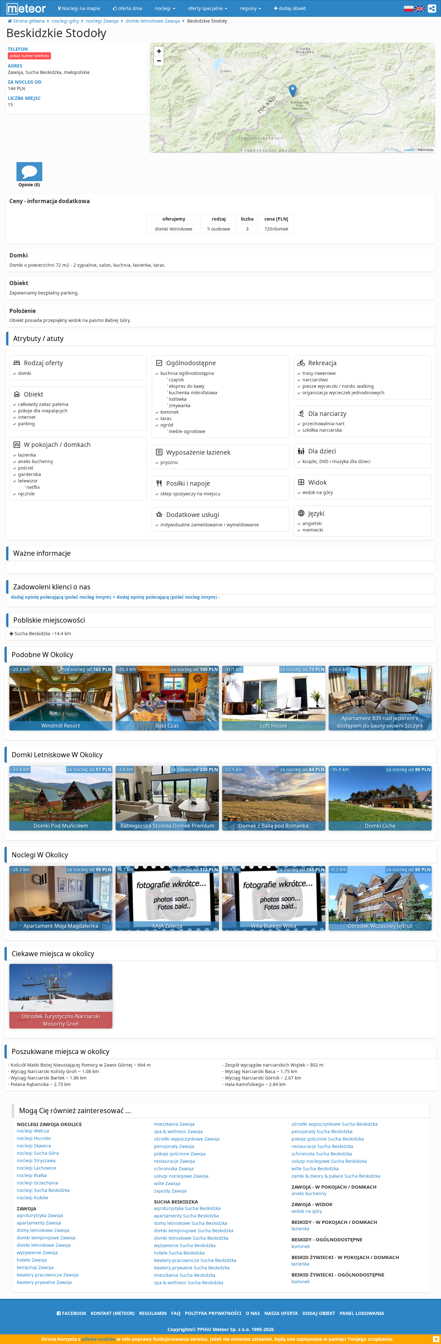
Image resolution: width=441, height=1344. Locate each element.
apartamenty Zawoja (39, 1223)
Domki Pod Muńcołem (61, 825)
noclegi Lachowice (36, 1168)
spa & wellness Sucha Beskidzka (188, 1282)
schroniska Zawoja (174, 1168)
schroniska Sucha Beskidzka (322, 1154)
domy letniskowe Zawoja (43, 1230)
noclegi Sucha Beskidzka (43, 1190)
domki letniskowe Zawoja (44, 1245)
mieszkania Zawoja (174, 1124)
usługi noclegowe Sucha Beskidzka (329, 1161)
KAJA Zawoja (167, 925)
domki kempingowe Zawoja (46, 1238)
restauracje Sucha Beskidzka (322, 1146)
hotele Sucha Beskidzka (179, 1253)
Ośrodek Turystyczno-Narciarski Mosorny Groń (61, 1020)
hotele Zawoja (32, 1260)
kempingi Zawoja (35, 1267)
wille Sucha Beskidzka (315, 1168)
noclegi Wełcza (33, 1131)
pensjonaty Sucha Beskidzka (322, 1131)
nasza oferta (281, 1313)
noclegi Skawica (34, 1145)
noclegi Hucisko (34, 1138)
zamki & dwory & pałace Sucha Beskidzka (336, 1176)
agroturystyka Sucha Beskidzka (187, 1208)
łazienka (300, 1228)
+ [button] (159, 51)
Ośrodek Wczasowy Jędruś (380, 925)
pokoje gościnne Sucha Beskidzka (328, 1139)
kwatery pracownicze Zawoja (47, 1275)
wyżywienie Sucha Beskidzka (185, 1245)
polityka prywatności (213, 1313)
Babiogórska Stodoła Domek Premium (167, 825)
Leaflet (409, 149)
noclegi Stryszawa (36, 1160)
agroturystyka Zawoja (40, 1215)
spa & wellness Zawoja (178, 1131)
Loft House (273, 725)
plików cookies (98, 1339)
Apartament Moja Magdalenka (61, 925)
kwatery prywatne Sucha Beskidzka (192, 1268)
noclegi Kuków (32, 1197)
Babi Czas (167, 725)
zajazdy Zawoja (170, 1191)
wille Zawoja (167, 1183)
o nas (253, 1313)
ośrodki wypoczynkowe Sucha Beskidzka (335, 1124)
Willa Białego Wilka (273, 925)
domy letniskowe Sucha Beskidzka (190, 1223)
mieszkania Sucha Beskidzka (184, 1275)
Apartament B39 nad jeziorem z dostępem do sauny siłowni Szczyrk (380, 722)
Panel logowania (362, 1313)
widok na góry (307, 1211)
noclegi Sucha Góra (38, 1153)
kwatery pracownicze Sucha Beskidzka (195, 1260)
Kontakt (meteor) (113, 1313)
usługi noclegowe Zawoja (181, 1176)
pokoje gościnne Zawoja (180, 1154)
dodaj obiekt (319, 1313)
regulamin (153, 1313)
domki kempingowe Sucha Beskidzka (193, 1230)
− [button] (159, 61)
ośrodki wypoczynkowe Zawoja (187, 1139)
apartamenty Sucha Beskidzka (186, 1216)
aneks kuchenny (309, 1193)
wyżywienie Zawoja (37, 1252)
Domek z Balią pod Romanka (274, 825)
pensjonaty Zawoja (174, 1146)
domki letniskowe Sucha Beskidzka (191, 1238)
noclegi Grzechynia (37, 1183)
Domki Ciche (380, 825)
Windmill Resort (60, 725)
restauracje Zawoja (174, 1161)
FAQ (175, 1313)
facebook (73, 1313)
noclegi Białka (32, 1175)
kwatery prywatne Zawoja (44, 1282)
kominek (301, 1246)
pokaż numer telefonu (29, 55)
